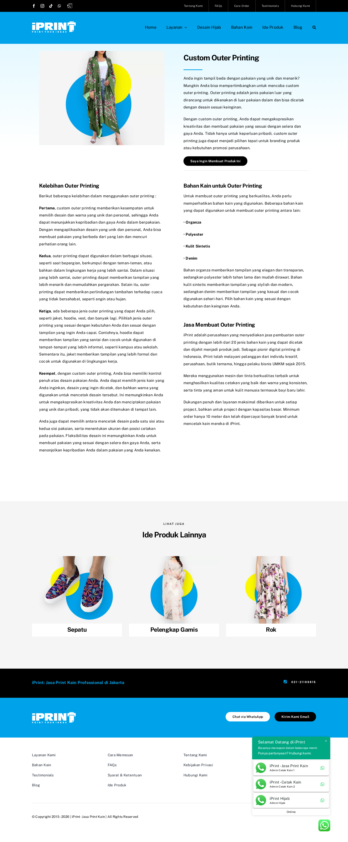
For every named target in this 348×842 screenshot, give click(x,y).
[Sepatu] (77, 596)
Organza (193, 222)
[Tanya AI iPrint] (71, 6)
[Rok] (271, 596)
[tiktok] (51, 6)
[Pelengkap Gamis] (174, 596)
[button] (314, 27)
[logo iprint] (54, 23)
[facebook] (34, 6)
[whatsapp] (59, 6)
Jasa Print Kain (93, 817)
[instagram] (42, 6)
